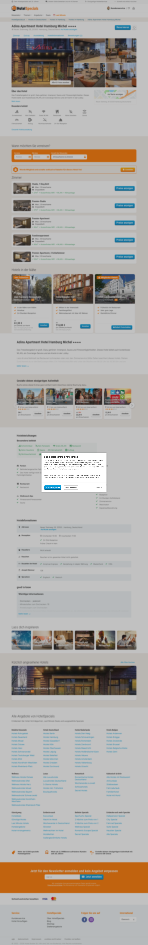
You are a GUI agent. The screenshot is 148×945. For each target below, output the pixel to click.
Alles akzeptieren (53, 487)
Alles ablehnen (71, 487)
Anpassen (99, 487)
